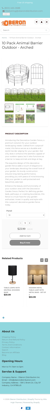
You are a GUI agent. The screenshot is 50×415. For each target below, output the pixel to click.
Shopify (31, 399)
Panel (9, 211)
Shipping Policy (9, 337)
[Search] (46, 30)
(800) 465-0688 (12, 8)
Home (4, 38)
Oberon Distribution (17, 399)
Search (5, 350)
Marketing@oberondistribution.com (24, 11)
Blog (4, 355)
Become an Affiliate (11, 352)
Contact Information (11, 347)
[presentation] (41, 260)
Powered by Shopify (31, 402)
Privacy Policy (8, 342)
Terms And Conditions (12, 345)
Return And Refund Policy (13, 339)
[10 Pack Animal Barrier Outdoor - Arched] (25, 81)
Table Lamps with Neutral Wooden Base (12, 290)
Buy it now (25, 243)
